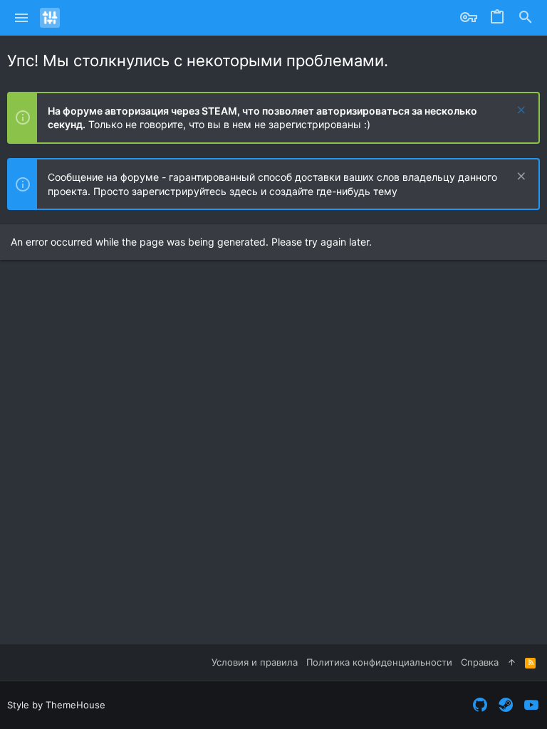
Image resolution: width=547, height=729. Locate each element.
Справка (480, 662)
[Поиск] (525, 18)
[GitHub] (480, 705)
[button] (21, 18)
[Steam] (505, 705)
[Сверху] (512, 662)
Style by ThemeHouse (56, 704)
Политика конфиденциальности (379, 662)
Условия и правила (255, 662)
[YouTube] (531, 705)
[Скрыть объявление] (519, 111)
